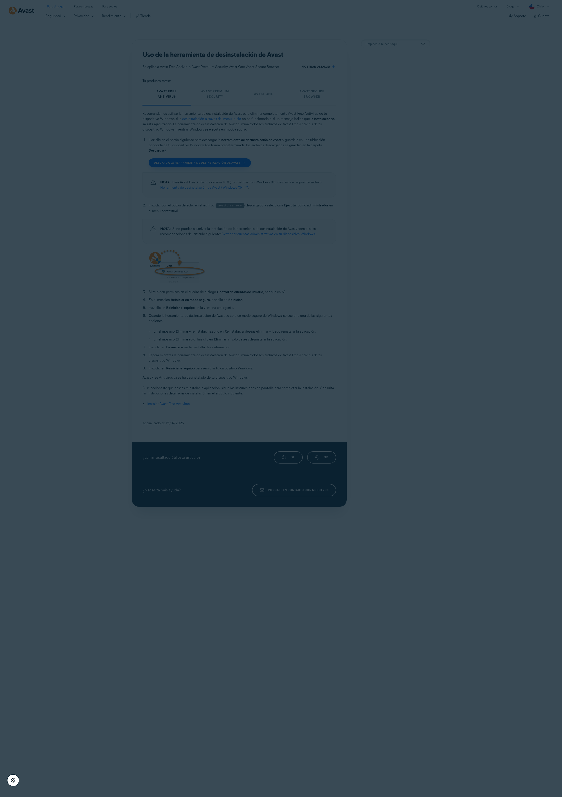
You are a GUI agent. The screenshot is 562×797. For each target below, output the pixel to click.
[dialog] (281, 398)
